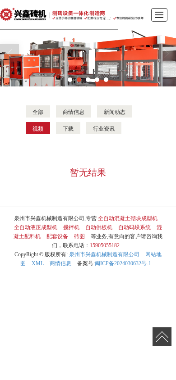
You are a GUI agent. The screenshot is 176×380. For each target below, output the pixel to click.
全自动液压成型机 (35, 227)
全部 (37, 111)
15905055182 (105, 245)
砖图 (79, 236)
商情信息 (73, 111)
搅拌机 (71, 227)
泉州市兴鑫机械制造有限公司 (104, 254)
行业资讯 (104, 128)
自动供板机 (98, 227)
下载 (68, 128)
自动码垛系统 (134, 227)
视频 (37, 128)
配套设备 (57, 236)
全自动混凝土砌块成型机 (127, 218)
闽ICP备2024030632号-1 (123, 263)
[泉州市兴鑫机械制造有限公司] (72, 14)
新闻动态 (114, 111)
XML (38, 263)
